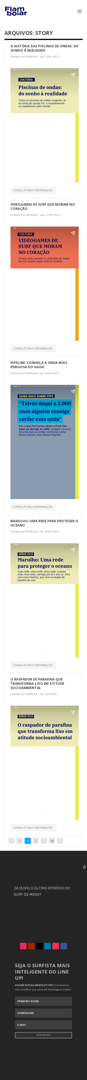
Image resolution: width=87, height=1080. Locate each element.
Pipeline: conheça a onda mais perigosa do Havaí (39, 364)
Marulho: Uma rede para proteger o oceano (44, 523)
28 (52, 841)
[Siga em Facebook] (63, 946)
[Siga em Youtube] (31, 946)
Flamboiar (31, 56)
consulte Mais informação (33, 190)
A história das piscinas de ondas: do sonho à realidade (45, 48)
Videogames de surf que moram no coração (43, 206)
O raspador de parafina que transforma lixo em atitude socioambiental (37, 683)
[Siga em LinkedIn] (47, 946)
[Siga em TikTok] (55, 946)
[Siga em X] (39, 946)
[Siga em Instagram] (23, 946)
